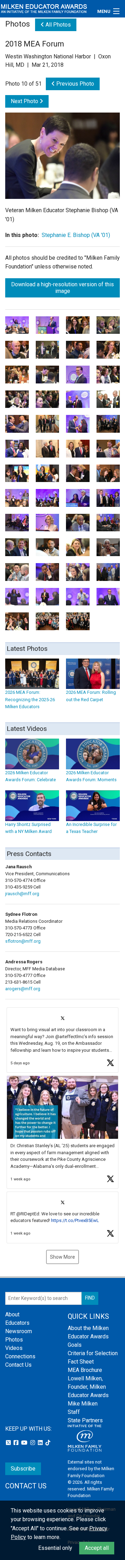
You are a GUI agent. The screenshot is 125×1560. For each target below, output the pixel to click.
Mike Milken (83, 1403)
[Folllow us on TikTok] (48, 1442)
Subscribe (23, 1468)
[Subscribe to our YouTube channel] (25, 1442)
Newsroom (18, 1331)
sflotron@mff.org (23, 941)
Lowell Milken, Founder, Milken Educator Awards (88, 1387)
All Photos (57, 24)
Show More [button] (62, 1257)
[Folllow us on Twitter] (9, 1442)
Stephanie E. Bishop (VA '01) (76, 235)
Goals (75, 1345)
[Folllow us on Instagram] (33, 1442)
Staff (74, 1412)
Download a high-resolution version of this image (62, 287)
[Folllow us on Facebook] (16, 1442)
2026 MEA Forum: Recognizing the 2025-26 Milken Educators (30, 699)
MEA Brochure (85, 1370)
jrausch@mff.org (22, 893)
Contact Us (18, 1364)
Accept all (97, 1548)
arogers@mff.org (22, 988)
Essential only (55, 1548)
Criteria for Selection (93, 1353)
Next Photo (25, 101)
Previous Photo (74, 83)
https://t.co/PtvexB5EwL (75, 1220)
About (12, 1314)
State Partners (85, 1420)
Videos (14, 1348)
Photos (14, 1339)
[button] (62, 1040)
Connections (20, 1356)
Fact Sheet (81, 1361)
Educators (17, 1323)
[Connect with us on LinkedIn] (41, 1442)
